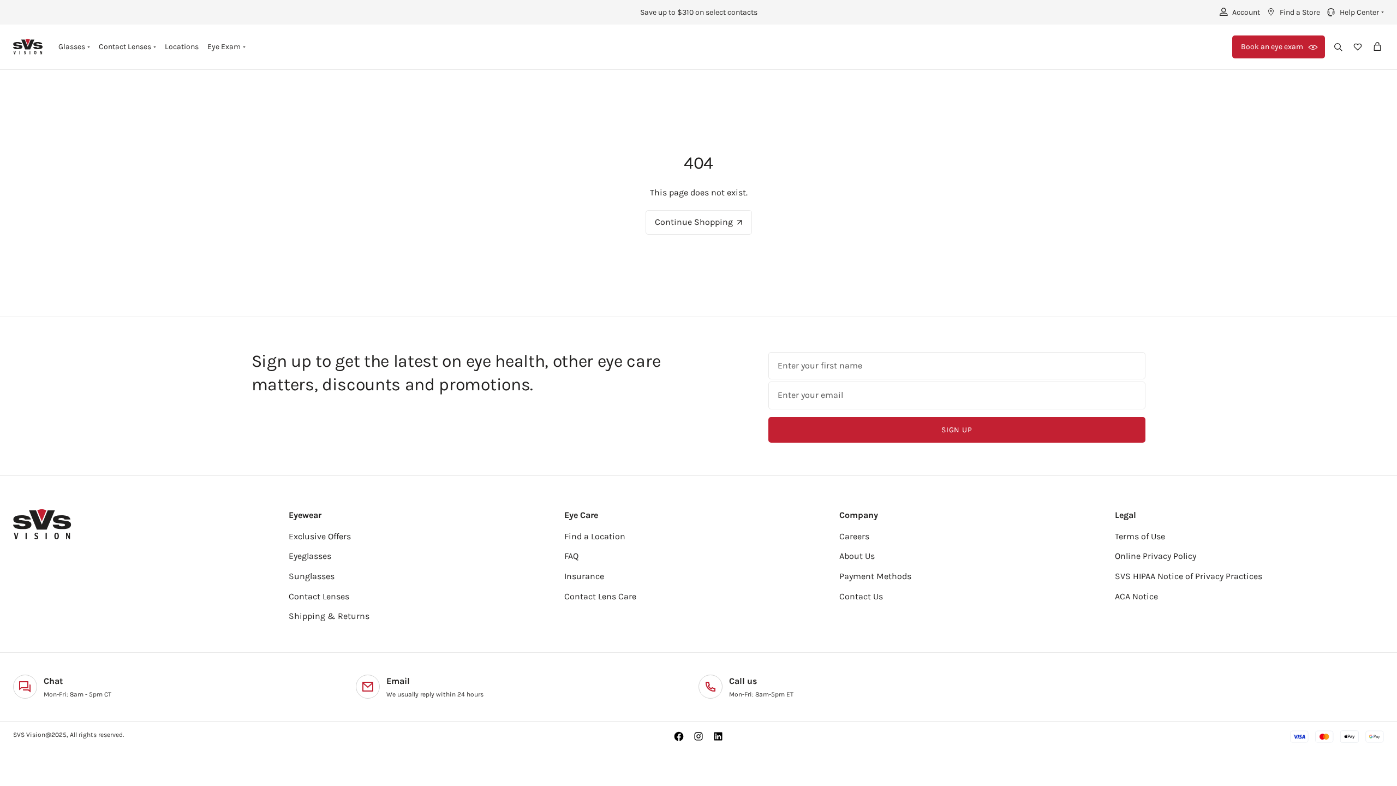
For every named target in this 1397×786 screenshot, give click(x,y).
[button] (1354, 12)
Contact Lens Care (600, 596)
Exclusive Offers (320, 536)
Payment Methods (875, 576)
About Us (857, 556)
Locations (182, 46)
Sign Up (956, 429)
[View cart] (1377, 46)
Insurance (584, 576)
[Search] (1338, 46)
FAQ (571, 556)
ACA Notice (1136, 596)
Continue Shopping (694, 222)
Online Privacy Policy (1155, 556)
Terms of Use (1140, 536)
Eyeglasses (310, 556)
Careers (854, 536)
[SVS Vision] (28, 47)
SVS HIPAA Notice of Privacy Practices (1188, 576)
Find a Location (594, 536)
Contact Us (861, 596)
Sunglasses (312, 576)
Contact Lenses (319, 596)
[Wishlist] (1357, 46)
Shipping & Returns (329, 616)
